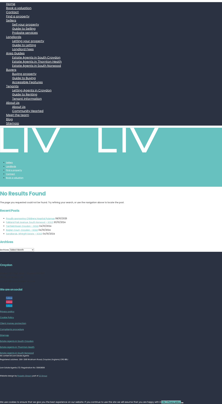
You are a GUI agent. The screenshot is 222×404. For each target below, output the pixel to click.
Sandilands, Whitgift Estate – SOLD (24, 233)
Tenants (12, 86)
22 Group (43, 375)
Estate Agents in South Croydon (36, 57)
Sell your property (25, 24)
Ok (163, 402)
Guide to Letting (24, 45)
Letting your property (28, 41)
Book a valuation (18, 8)
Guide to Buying (24, 78)
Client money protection (13, 323)
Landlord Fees (23, 49)
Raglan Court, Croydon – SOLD (22, 230)
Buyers (11, 70)
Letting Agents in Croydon (31, 90)
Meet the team (17, 115)
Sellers (11, 20)
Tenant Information (27, 99)
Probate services (25, 33)
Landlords (13, 37)
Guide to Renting (24, 94)
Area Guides (15, 53)
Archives (4, 249)
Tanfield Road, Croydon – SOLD (22, 226)
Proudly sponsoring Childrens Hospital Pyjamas (30, 218)
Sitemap (12, 123)
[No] (182, 402)
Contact (12, 12)
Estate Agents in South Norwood (36, 66)
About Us (12, 103)
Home (10, 4)
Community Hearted (27, 111)
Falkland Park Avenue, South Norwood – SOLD (29, 222)
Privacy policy (7, 311)
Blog (9, 119)
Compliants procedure (12, 329)
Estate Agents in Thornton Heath (37, 61)
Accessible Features (27, 82)
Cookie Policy (7, 317)
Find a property (17, 16)
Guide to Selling (24, 28)
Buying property (24, 74)
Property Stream (24, 375)
